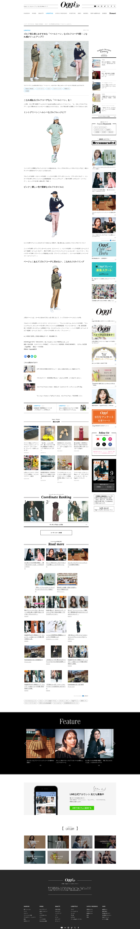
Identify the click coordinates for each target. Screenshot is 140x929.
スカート (26, 913)
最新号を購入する (104, 484)
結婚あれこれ (90, 913)
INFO (79, 13)
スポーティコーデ (57, 88)
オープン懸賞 (105, 919)
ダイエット (57, 921)
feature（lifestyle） (39, 24)
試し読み (109, 486)
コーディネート (40, 88)
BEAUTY (41, 13)
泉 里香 (27, 91)
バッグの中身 (43, 919)
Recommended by (78, 695)
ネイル (56, 917)
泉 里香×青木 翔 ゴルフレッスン (71, 703)
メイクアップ (58, 913)
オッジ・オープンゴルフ (31, 703)
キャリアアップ (43, 909)
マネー (41, 913)
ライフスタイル (31, 24)
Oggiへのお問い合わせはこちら (104, 510)
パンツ (25, 911)
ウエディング (90, 911)
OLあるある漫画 (43, 921)
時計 (25, 919)
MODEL (85, 13)
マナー (41, 917)
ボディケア (57, 919)
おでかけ (73, 917)
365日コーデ (27, 921)
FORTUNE (72, 13)
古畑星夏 (97, 132)
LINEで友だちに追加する (82, 808)
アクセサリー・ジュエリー (30, 917)
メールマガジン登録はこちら (104, 448)
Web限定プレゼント (106, 915)
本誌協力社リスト (106, 913)
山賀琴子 (108, 129)
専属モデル (67, 88)
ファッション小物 (28, 915)
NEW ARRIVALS (95, 13)
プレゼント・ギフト (64, 700)
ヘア (56, 915)
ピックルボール (58, 703)
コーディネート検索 (56, 532)
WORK (34, 13)
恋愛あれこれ (90, 909)
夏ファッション (27, 909)
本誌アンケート (105, 917)
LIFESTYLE (49, 13)
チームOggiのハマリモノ (51, 700)
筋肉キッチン (84, 700)
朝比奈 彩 (111, 132)
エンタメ (73, 913)
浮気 (88, 917)
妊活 (88, 915)
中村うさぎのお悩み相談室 (45, 703)
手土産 (72, 915)
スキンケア (57, 911)
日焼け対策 (57, 909)
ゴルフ (46, 24)
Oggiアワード (75, 700)
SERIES (104, 13)
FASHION (27, 13)
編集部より (104, 909)
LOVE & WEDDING (61, 13)
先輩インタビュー (44, 911)
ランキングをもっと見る (56, 524)
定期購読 (99, 486)
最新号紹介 (104, 911)
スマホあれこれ (43, 915)
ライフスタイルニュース (31, 700)
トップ (25, 24)
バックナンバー (104, 489)
